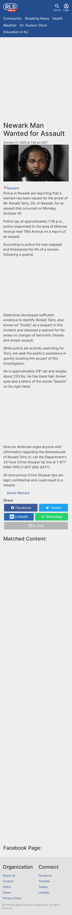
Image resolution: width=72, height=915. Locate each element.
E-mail (38, 526)
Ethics (7, 887)
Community (12, 18)
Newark (13, 188)
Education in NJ (15, 32)
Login (66, 10)
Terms (7, 892)
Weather (9, 25)
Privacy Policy (12, 898)
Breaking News (37, 18)
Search (57, 10)
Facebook (23, 508)
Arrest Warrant (18, 493)
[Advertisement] (36, 77)
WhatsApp (53, 517)
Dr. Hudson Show (33, 25)
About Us (9, 875)
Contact (8, 881)
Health (57, 18)
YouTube (44, 881)
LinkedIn (21, 517)
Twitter (55, 508)
